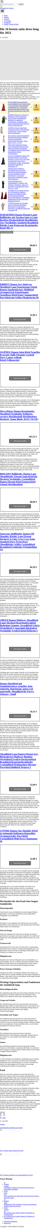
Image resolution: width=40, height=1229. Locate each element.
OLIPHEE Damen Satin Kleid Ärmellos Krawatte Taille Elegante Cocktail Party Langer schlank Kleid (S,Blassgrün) (18, 130)
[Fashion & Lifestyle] (7, 8)
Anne (4, 1118)
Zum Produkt (36, 108)
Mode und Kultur (17, 1128)
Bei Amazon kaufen (20, 250)
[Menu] (2, 11)
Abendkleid (3, 1128)
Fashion (2, 1124)
